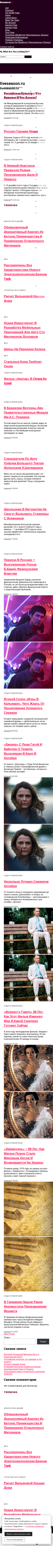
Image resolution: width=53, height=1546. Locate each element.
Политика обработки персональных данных (26, 35)
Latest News (11, 18)
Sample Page (11, 25)
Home (8, 15)
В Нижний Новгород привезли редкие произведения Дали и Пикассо (22, 1367)
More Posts (9, 1334)
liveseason (7, 118)
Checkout (9, 10)
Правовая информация (16, 37)
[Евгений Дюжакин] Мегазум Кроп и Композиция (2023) (21, 1355)
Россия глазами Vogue (14, 1364)
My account (10, 22)
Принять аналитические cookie (18, 1534)
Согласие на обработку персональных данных (28, 42)
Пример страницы (14, 40)
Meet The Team (12, 20)
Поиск (7, 1337)
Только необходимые (14, 1540)
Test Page (9, 32)
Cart (7, 8)
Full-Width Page (12, 13)
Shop (7, 30)
